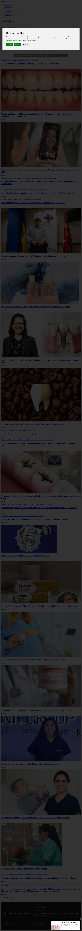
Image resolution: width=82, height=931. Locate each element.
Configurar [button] (26, 44)
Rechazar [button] (17, 44)
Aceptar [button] (10, 44)
